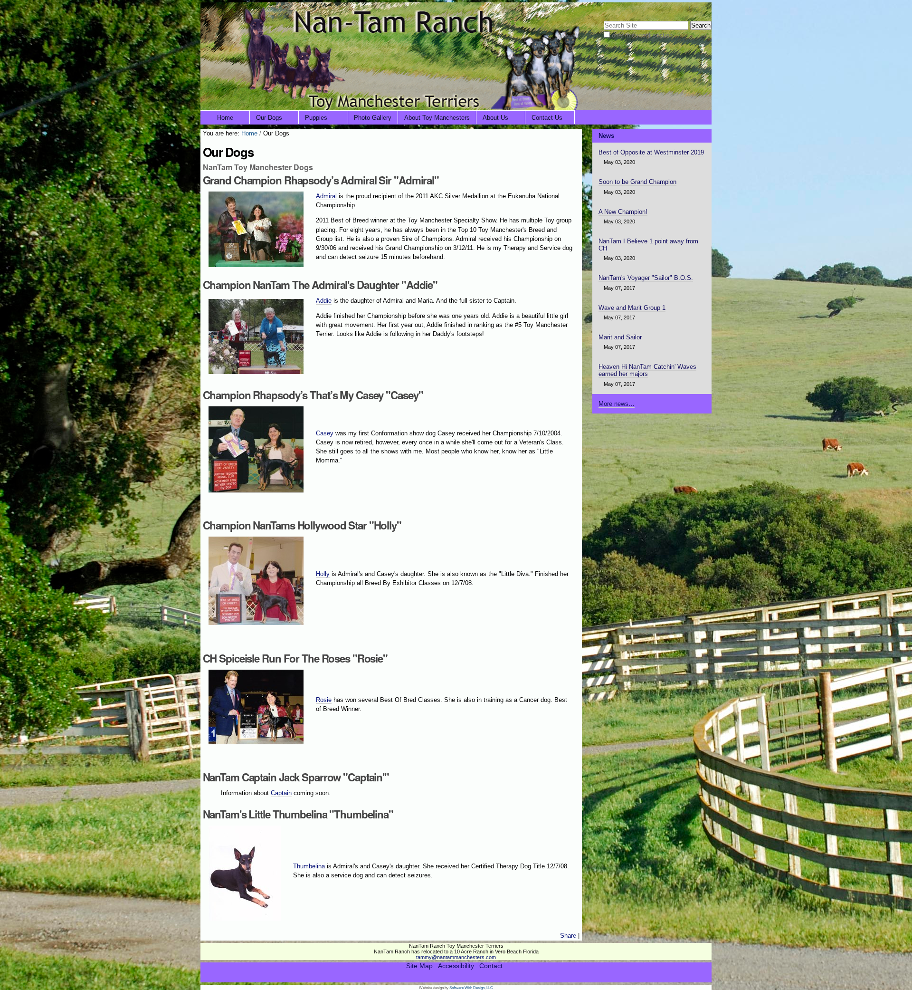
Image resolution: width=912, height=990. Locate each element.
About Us (495, 117)
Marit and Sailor (620, 337)
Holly (323, 573)
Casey (324, 433)
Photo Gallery (372, 117)
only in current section (642, 35)
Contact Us (547, 117)
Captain (281, 793)
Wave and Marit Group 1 (631, 307)
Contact (491, 966)
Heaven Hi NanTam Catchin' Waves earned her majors (647, 370)
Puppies (316, 117)
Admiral (326, 196)
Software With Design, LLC (471, 988)
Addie (324, 300)
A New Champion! (622, 211)
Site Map (419, 966)
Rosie (324, 699)
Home (225, 117)
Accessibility (456, 966)
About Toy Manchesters (437, 117)
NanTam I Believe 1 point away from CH (648, 245)
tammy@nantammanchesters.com (456, 957)
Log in (697, 8)
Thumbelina (309, 866)
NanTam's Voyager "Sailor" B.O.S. (645, 277)
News (606, 135)
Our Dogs (269, 117)
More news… (616, 403)
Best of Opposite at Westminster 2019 (651, 152)
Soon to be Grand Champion (637, 181)
